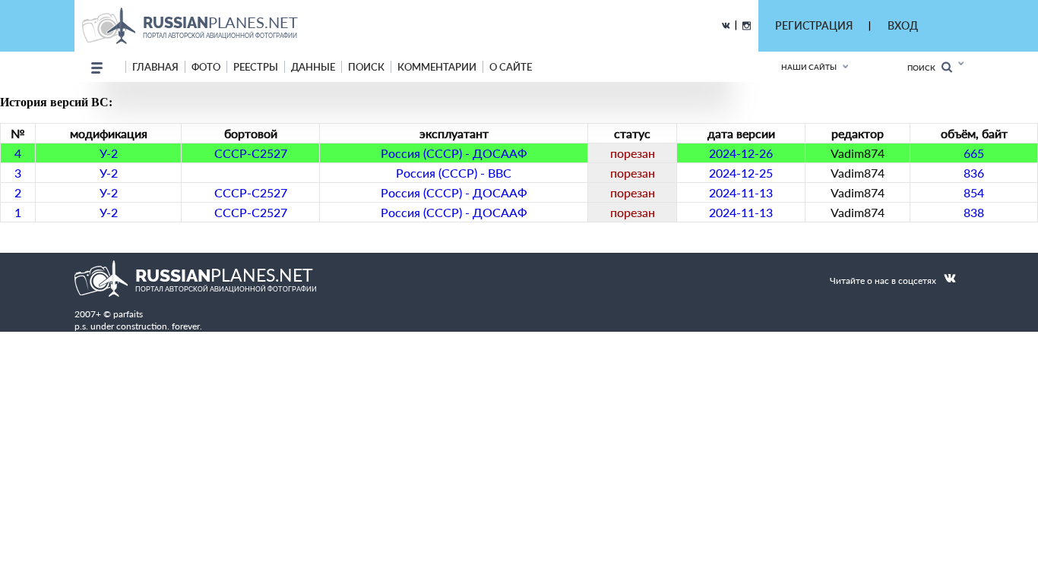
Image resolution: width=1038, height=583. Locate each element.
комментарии (436, 67)
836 (974, 172)
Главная (155, 67)
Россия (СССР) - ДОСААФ (454, 153)
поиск (366, 67)
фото (205, 67)
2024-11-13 (741, 192)
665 (974, 153)
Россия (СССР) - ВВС (453, 172)
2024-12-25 (741, 172)
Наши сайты (809, 66)
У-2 (109, 153)
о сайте (510, 67)
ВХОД (903, 25)
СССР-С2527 (250, 153)
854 (974, 192)
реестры (255, 67)
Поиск (924, 67)
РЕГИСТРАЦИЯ (814, 25)
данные (313, 67)
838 (974, 212)
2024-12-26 (741, 153)
